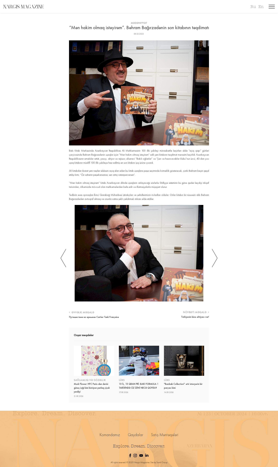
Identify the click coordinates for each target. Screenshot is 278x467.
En (261, 7)
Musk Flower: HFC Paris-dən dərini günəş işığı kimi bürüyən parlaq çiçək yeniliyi (92, 387)
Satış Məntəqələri (164, 434)
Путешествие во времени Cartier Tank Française (94, 317)
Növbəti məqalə (195, 312)
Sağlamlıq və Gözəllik (90, 380)
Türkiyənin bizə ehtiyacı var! (195, 317)
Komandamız (110, 434)
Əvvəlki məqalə (82, 312)
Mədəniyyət (139, 23)
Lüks (122, 380)
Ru (253, 7)
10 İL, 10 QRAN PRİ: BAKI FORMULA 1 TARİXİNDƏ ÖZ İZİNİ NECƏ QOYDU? (138, 385)
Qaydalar (135, 434)
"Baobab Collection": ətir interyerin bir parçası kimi (183, 385)
